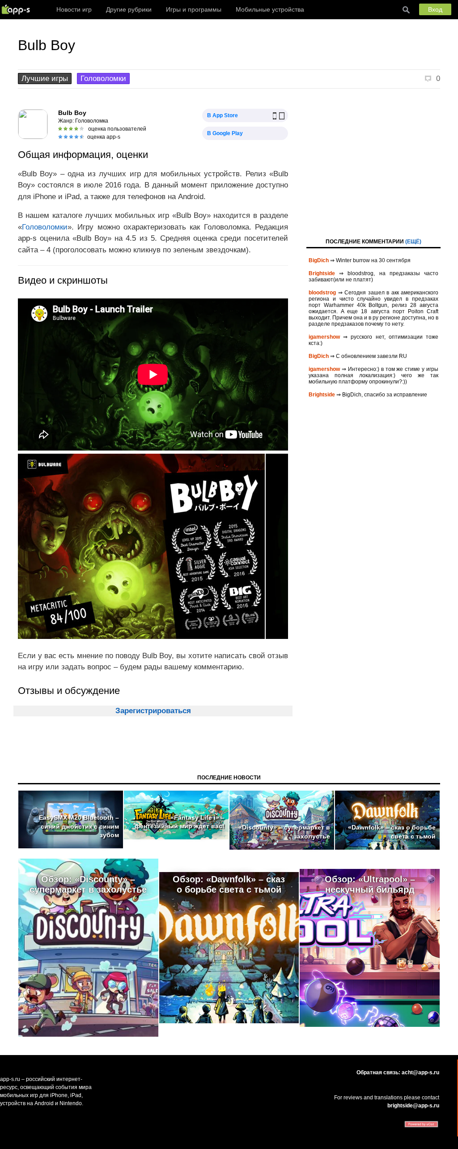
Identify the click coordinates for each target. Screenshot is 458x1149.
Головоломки (103, 78)
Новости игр (74, 9)
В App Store (222, 115)
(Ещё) (413, 241)
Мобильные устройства (270, 9)
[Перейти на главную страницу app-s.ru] (18, 9)
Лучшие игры (44, 78)
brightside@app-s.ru (413, 1105)
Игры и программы (193, 9)
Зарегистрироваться (153, 710)
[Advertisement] (373, 162)
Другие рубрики (129, 9)
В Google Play (225, 133)
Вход (435, 9)
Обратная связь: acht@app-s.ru (397, 1072)
